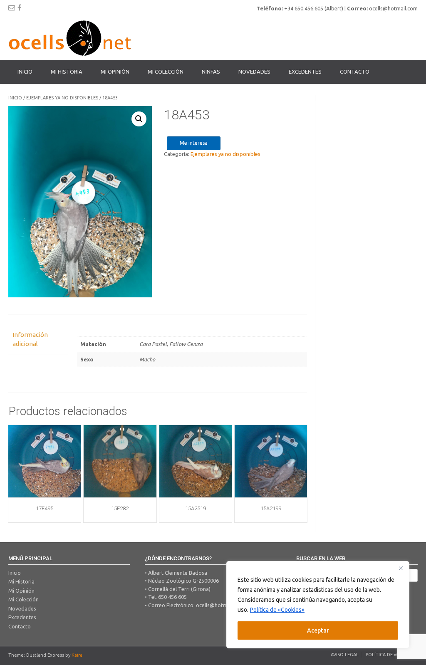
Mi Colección (23, 599)
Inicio (24, 71)
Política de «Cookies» (277, 609)
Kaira (77, 655)
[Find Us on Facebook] (19, 7)
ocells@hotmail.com (220, 605)
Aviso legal (345, 654)
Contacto (354, 71)
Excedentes (305, 71)
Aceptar (318, 630)
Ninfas (211, 71)
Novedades (254, 71)
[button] (138, 118)
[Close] (401, 568)
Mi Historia (66, 71)
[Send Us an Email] (11, 7)
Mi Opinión (115, 71)
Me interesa (194, 143)
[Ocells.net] (70, 37)
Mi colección (165, 71)
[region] (317, 604)
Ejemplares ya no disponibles (62, 97)
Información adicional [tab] (30, 339)
